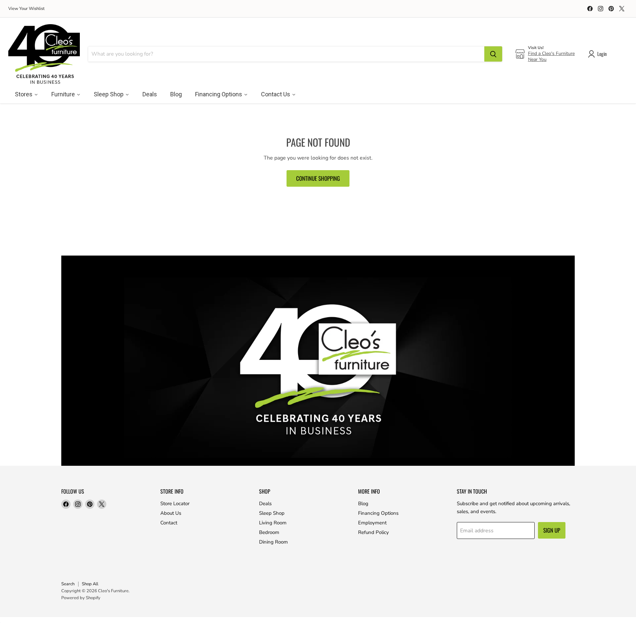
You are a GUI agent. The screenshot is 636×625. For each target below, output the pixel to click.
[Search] (493, 54)
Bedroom (269, 532)
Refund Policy (373, 532)
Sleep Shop (272, 513)
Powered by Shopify (80, 598)
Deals (265, 503)
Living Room (273, 522)
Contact (168, 522)
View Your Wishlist (26, 8)
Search (68, 584)
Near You (537, 59)
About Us (170, 513)
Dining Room (273, 542)
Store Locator (174, 503)
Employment (372, 522)
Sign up (551, 530)
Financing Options (378, 513)
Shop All (90, 584)
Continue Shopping (318, 178)
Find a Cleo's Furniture (551, 53)
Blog (363, 503)
